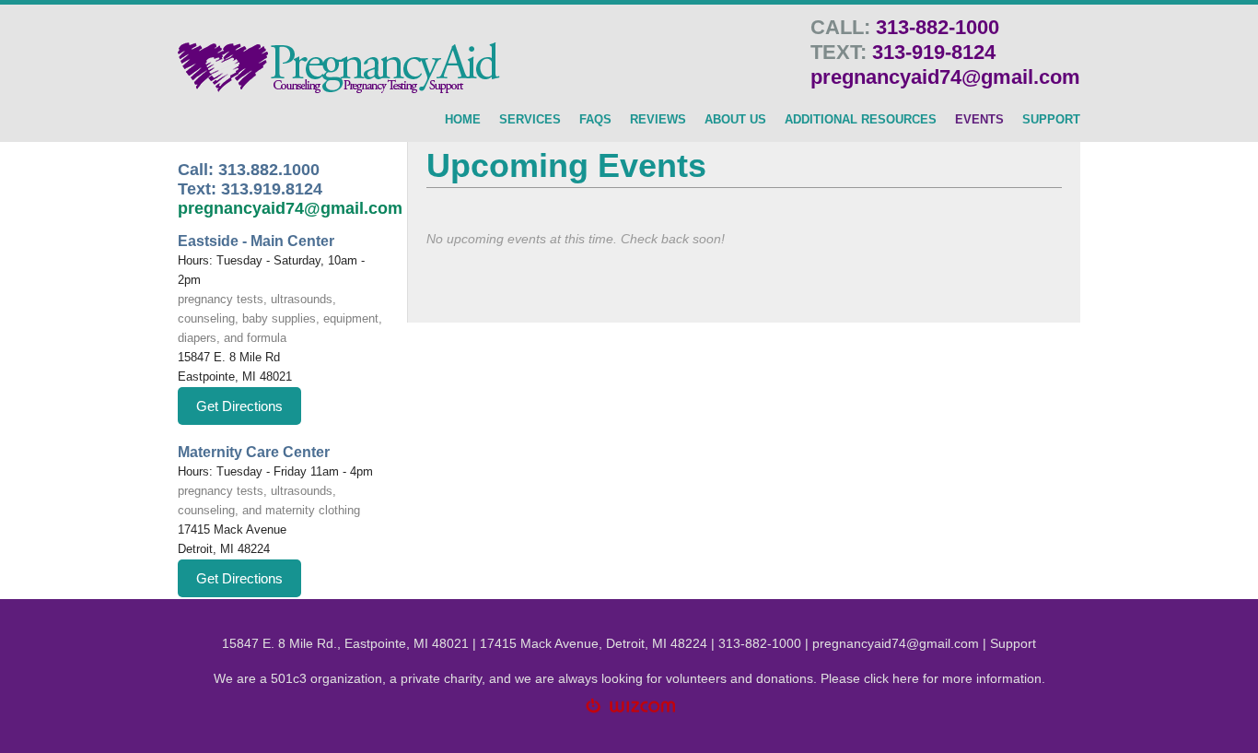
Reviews (658, 119)
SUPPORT (1051, 119)
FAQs (595, 119)
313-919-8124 (934, 52)
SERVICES (530, 119)
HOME (463, 119)
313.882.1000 (269, 169)
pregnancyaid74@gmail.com (945, 76)
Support (1013, 643)
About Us (735, 119)
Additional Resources (861, 119)
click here (891, 678)
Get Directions (239, 406)
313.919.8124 (271, 189)
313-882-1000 (937, 27)
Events (979, 119)
